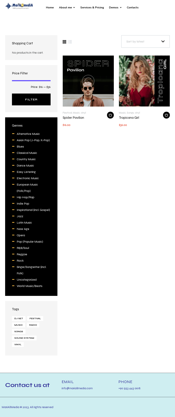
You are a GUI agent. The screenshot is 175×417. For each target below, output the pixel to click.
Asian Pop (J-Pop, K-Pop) (33, 140)
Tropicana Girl (129, 118)
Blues (20, 146)
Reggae (22, 254)
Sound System (24, 338)
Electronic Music (28, 178)
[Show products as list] (70, 42)
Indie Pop (23, 203)
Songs (130, 112)
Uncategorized (27, 279)
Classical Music (27, 153)
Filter (31, 99)
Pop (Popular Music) (30, 241)
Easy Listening (26, 172)
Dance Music (25, 165)
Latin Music (24, 222)
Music (76, 112)
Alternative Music (28, 134)
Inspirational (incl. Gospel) (33, 210)
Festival (67, 112)
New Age (23, 229)
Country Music (26, 159)
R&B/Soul (23, 248)
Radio (33, 325)
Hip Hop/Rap (25, 197)
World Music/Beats (29, 286)
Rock (20, 260)
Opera (21, 235)
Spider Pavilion (73, 118)
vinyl (83, 112)
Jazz (20, 216)
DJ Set (18, 318)
